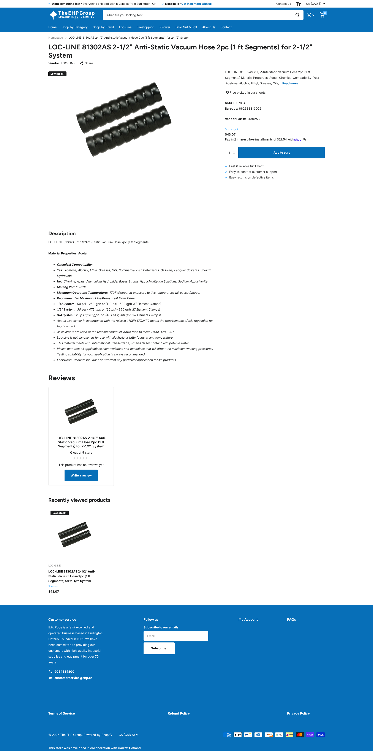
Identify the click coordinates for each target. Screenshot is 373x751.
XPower (165, 27)
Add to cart (281, 152)
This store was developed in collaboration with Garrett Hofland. (95, 748)
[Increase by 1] (235, 149)
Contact (226, 27)
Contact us (283, 3)
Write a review (81, 475)
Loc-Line (125, 27)
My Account (248, 619)
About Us (208, 27)
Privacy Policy (298, 713)
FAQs (291, 619)
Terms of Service (61, 713)
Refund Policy (179, 713)
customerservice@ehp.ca (73, 678)
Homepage (55, 37)
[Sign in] (311, 15)
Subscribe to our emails (161, 627)
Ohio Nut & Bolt (186, 27)
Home (52, 27)
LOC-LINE (68, 63)
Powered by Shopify (98, 735)
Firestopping (145, 27)
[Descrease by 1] (235, 157)
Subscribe (159, 648)
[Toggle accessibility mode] (298, 4)
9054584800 (64, 671)
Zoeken (297, 15)
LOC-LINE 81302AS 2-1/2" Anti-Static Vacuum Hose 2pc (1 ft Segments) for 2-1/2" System (71, 576)
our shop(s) (259, 92)
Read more (290, 83)
